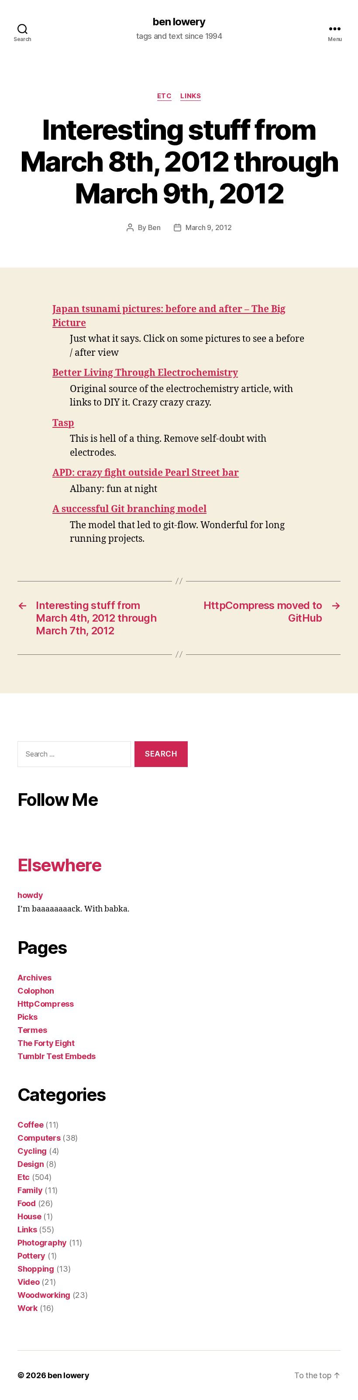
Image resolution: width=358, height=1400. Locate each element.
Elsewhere (59, 865)
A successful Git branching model (129, 509)
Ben (154, 227)
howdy (30, 895)
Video (28, 1281)
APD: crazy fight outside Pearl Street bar (145, 473)
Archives (34, 977)
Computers (39, 1137)
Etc (164, 96)
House (29, 1216)
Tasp (63, 423)
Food (26, 1203)
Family (29, 1190)
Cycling (32, 1151)
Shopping (35, 1268)
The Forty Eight (46, 1043)
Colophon (35, 990)
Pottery (31, 1255)
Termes (32, 1030)
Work (27, 1308)
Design (30, 1164)
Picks (27, 1017)
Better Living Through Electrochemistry (145, 373)
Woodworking (43, 1295)
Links (190, 96)
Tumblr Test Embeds (56, 1056)
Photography (42, 1242)
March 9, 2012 (209, 227)
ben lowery (178, 22)
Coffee (30, 1124)
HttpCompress (45, 1003)
